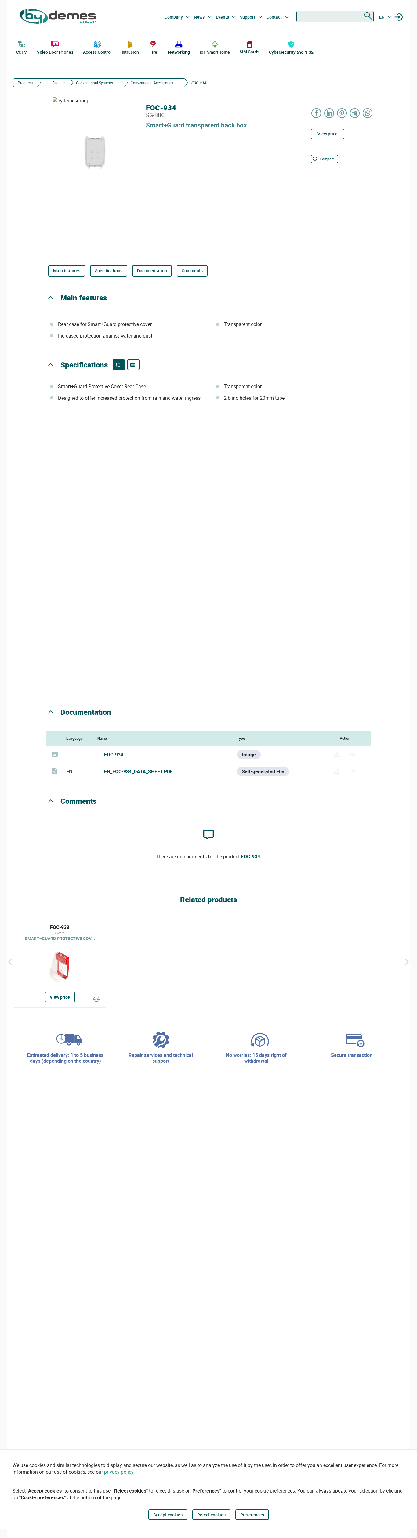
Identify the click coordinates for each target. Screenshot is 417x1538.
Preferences (252, 1515)
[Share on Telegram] (355, 113)
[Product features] (119, 364)
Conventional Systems (94, 82)
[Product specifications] (133, 364)
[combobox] (335, 16)
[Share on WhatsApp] (367, 113)
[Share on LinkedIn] (329, 113)
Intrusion (130, 52)
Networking (179, 52)
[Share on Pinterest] (342, 113)
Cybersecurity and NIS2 (291, 52)
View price (327, 134)
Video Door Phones (55, 52)
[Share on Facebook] (316, 113)
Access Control (97, 52)
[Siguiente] (407, 962)
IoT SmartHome (215, 52)
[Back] (10, 962)
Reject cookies (211, 1515)
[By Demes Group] (57, 17)
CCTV (21, 52)
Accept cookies (168, 1515)
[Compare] (96, 999)
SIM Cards (249, 52)
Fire (153, 52)
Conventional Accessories (152, 82)
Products (25, 82)
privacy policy (119, 1471)
